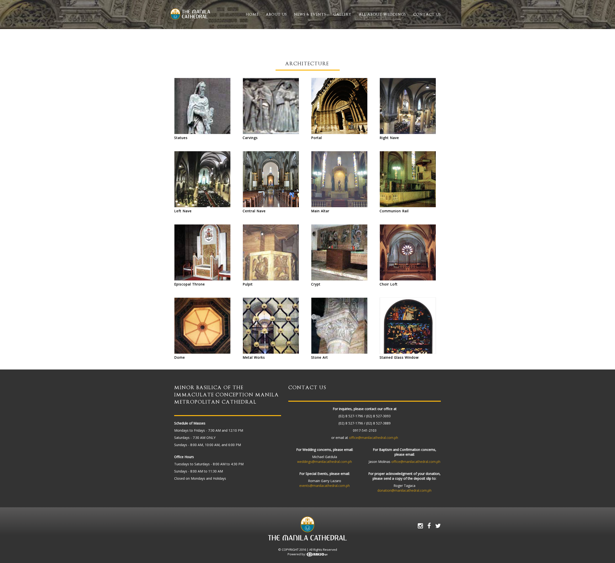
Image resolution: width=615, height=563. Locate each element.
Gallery (342, 14)
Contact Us (427, 14)
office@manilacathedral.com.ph (373, 437)
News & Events (310, 14)
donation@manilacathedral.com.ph (404, 490)
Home (252, 14)
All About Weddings (382, 14)
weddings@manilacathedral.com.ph (324, 461)
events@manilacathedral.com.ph (324, 485)
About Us (276, 14)
